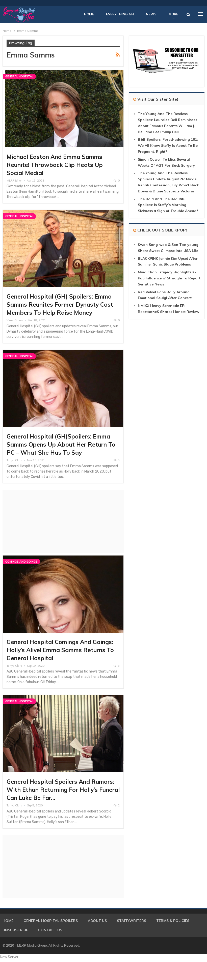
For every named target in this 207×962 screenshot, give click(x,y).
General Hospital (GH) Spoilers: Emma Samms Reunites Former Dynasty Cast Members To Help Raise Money (60, 304)
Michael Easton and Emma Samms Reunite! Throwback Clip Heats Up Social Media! (55, 165)
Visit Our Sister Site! (157, 99)
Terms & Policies (172, 920)
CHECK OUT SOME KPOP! (162, 229)
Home (89, 14)
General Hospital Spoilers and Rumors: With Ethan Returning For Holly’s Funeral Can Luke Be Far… (63, 789)
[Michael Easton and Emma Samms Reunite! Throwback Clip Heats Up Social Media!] (63, 109)
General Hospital (19, 76)
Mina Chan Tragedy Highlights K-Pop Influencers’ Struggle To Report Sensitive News (169, 278)
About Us (97, 920)
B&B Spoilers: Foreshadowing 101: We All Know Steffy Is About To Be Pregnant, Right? (168, 145)
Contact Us (50, 930)
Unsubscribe (15, 930)
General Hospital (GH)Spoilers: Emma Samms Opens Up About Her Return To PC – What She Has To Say (61, 444)
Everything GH (120, 14)
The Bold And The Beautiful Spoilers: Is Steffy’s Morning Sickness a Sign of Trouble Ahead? (168, 205)
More (173, 14)
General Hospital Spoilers (50, 920)
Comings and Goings (21, 561)
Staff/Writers (131, 920)
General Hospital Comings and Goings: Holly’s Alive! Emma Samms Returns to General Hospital (60, 650)
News (151, 14)
